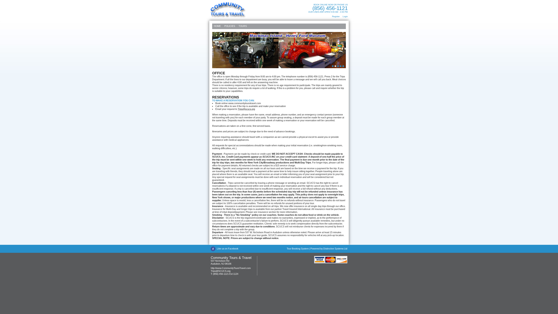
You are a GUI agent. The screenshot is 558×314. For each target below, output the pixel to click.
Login (345, 16)
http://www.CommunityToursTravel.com (231, 268)
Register (336, 16)
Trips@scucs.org (246, 109)
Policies (229, 26)
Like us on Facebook (227, 248)
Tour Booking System (298, 248)
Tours (243, 26)
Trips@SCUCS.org (220, 271)
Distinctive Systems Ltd (335, 248)
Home (217, 26)
